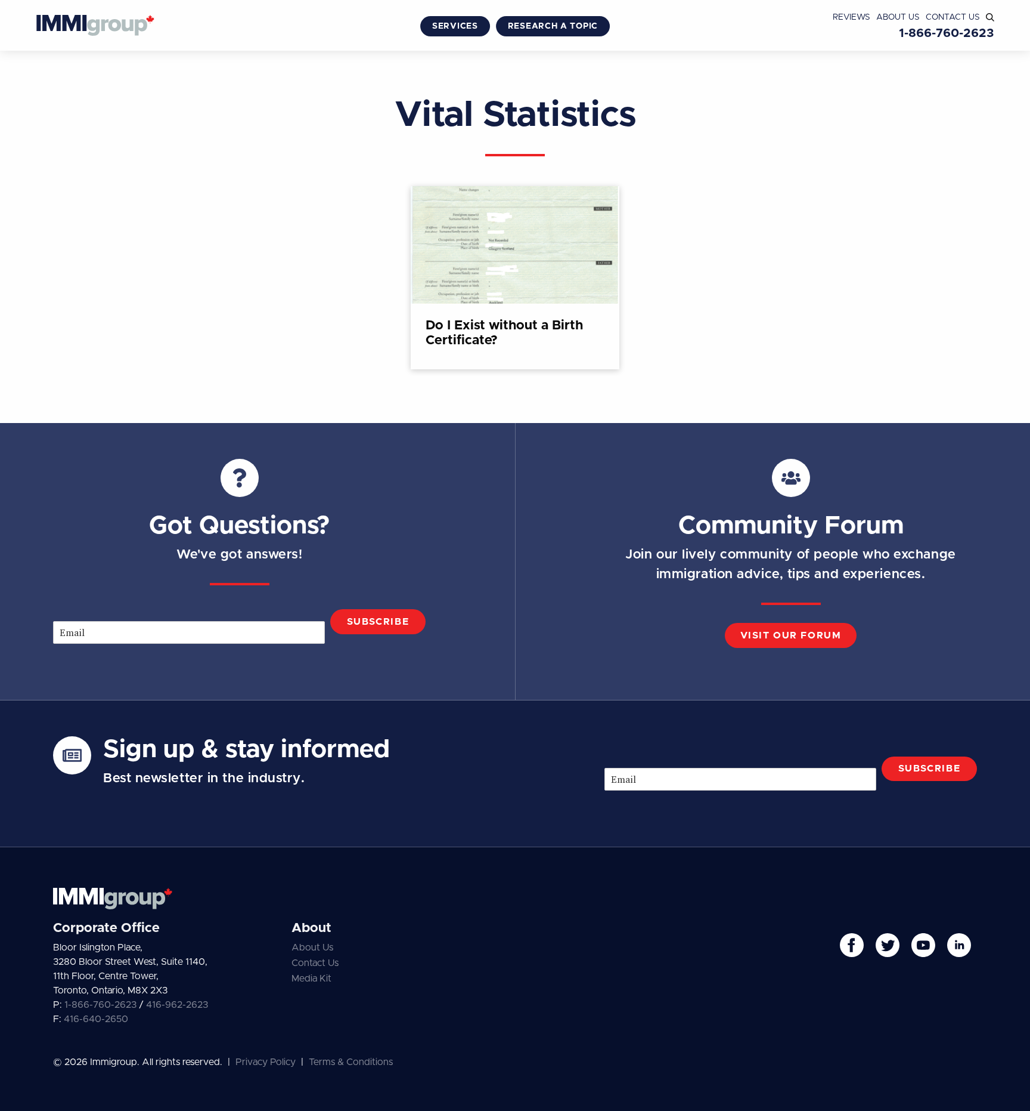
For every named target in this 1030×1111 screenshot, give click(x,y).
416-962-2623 (177, 1005)
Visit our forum (791, 635)
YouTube (923, 945)
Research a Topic (553, 26)
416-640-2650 (96, 1019)
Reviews (851, 17)
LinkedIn (959, 945)
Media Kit (311, 978)
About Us (898, 17)
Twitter (887, 945)
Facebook (852, 945)
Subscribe (378, 622)
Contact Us (953, 17)
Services (455, 26)
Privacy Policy (265, 1062)
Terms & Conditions (351, 1062)
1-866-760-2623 (946, 33)
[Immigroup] (95, 27)
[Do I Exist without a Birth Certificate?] (515, 277)
